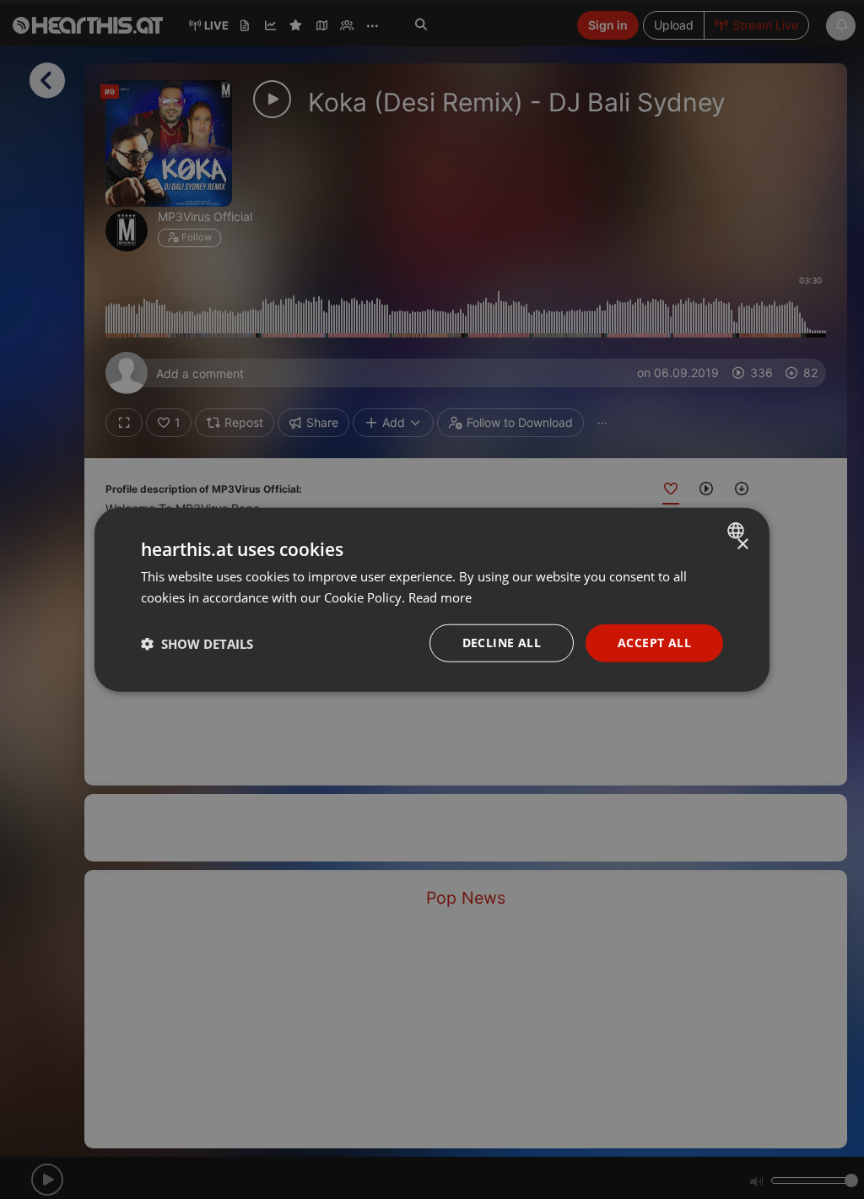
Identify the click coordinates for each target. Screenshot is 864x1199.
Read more (440, 596)
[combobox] (737, 529)
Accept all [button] (654, 643)
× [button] (742, 543)
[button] (197, 643)
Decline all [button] (501, 643)
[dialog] (432, 599)
